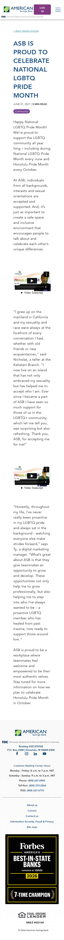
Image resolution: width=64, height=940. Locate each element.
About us (32, 805)
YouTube (44, 753)
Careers (32, 810)
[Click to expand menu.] (58, 9)
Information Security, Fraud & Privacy (32, 821)
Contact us (32, 816)
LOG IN (42, 9)
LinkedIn (35, 753)
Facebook (18, 753)
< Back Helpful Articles (26, 31)
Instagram (26, 753)
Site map (32, 827)
